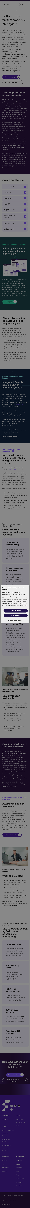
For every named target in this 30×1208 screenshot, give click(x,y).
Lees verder (5, 607)
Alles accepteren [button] (15, 611)
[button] (15, 620)
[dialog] (15, 604)
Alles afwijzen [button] (15, 615)
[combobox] (26, 587)
